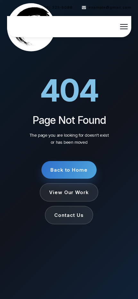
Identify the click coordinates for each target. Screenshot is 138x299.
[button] (123, 26)
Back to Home (69, 170)
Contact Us (69, 215)
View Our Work (69, 192)
